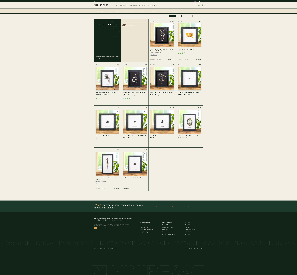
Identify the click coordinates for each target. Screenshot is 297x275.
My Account (187, 222)
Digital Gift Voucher (189, 232)
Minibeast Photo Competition (146, 229)
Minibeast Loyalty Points (168, 227)
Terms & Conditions (166, 232)
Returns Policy (165, 224)
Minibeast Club (200, 248)
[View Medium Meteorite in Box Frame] (134, 169)
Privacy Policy (165, 229)
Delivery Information (167, 222)
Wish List (187, 227)
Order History (188, 224)
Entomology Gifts (144, 227)
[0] (192, 5)
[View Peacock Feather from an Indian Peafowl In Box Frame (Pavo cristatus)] (107, 83)
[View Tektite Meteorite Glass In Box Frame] (162, 126)
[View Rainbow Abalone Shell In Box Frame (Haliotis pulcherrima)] (189, 126)
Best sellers (173, 16)
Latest (179, 16)
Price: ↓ (200, 16)
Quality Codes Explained (145, 232)
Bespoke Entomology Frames (146, 224)
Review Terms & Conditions (168, 234)
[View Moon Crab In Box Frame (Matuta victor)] (189, 40)
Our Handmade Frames (145, 222)
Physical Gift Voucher (190, 229)
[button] (199, 5)
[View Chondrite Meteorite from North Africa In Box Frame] (189, 83)
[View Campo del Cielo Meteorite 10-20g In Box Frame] (134, 126)
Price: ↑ (195, 16)
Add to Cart (171, 59)
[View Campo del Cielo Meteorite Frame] (107, 126)
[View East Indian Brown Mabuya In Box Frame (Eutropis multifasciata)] (107, 169)
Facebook (184, 1)
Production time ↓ (187, 16)
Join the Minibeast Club (100, 1)
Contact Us (190, 1)
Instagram (178, 1)
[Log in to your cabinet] (195, 5)
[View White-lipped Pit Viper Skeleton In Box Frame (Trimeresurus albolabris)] (134, 83)
